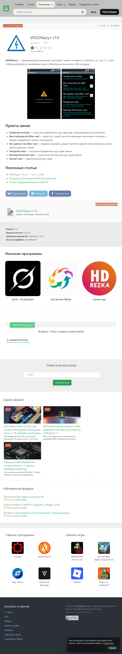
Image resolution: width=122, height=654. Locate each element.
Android (26, 232)
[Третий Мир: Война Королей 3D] (104, 543)
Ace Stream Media (61, 299)
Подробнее (108, 643)
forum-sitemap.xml (84, 612)
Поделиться (18, 193)
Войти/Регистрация (22, 325)
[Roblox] (77, 568)
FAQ (6, 616)
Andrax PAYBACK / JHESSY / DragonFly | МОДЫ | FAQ (32, 504)
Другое (37, 43)
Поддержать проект (89, 4)
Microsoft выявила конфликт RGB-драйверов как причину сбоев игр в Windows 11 (62, 429)
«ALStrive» (81, 606)
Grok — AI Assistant (23, 299)
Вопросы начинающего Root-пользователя (32, 178)
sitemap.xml (70, 612)
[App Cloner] (18, 568)
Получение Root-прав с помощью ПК (24, 496)
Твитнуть (40, 193)
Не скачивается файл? (106, 204)
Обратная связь (12, 634)
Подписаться (62, 382)
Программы (44, 4)
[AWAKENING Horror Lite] (77, 543)
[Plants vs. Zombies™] (104, 568)
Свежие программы (20, 535)
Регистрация (109, 11)
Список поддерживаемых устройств (28, 182)
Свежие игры (75, 535)
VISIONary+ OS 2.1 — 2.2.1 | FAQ (26, 174)
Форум (72, 4)
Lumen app (99, 299)
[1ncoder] (18, 543)
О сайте (8, 612)
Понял (112, 648)
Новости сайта (11, 625)
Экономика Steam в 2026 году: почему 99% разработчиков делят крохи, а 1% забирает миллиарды (22, 429)
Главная (19, 4)
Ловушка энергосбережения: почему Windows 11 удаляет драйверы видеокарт (19, 465)
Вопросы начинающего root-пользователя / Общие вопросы (37, 512)
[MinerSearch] (44, 543)
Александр (11, 499)
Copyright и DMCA (13, 639)
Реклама (8, 630)
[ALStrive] (6, 8)
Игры (59, 4)
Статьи (30, 4)
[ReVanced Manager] (44, 568)
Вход (93, 11)
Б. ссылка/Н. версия (13, 25)
